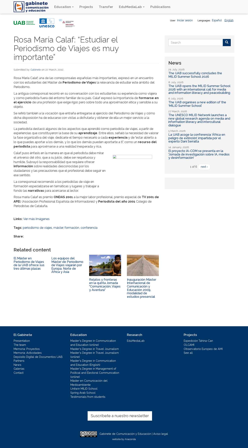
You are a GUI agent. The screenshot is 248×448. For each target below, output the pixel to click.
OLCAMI (189, 344)
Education (63, 7)
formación (72, 228)
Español (217, 20)
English (229, 20)
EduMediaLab (131, 7)
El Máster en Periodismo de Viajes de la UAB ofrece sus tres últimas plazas (29, 263)
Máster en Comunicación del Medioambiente (89, 382)
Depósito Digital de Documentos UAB (38, 356)
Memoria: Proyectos (27, 348)
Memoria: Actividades (28, 352)
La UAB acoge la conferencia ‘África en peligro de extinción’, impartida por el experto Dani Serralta (196, 138)
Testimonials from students (87, 396)
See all (188, 352)
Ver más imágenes (36, 219)
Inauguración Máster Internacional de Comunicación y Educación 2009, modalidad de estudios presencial (141, 288)
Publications (160, 7)
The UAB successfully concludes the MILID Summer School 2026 (195, 75)
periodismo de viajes (37, 228)
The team (20, 344)
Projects (86, 7)
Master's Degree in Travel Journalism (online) (94, 354)
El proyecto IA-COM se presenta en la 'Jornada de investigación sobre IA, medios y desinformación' (199, 154)
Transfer (106, 7)
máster (58, 228)
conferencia (89, 228)
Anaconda (130, 439)
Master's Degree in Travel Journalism (94, 348)
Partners (19, 360)
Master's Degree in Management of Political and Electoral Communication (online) (94, 372)
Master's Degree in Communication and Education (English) (93, 362)
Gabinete (35, 69)
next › (204, 166)
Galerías (19, 368)
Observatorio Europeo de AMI (203, 348)
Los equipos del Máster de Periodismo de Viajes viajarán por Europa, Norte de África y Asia (67, 265)
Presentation (22, 340)
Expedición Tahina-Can (198, 340)
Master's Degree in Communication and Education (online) (93, 342)
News (17, 364)
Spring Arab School (83, 392)
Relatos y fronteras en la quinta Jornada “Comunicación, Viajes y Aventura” (105, 285)
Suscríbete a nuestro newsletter (120, 415)
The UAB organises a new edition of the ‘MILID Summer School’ (197, 104)
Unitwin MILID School (83, 388)
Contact (18, 372)
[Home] (32, 6)
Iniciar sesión (185, 20)
